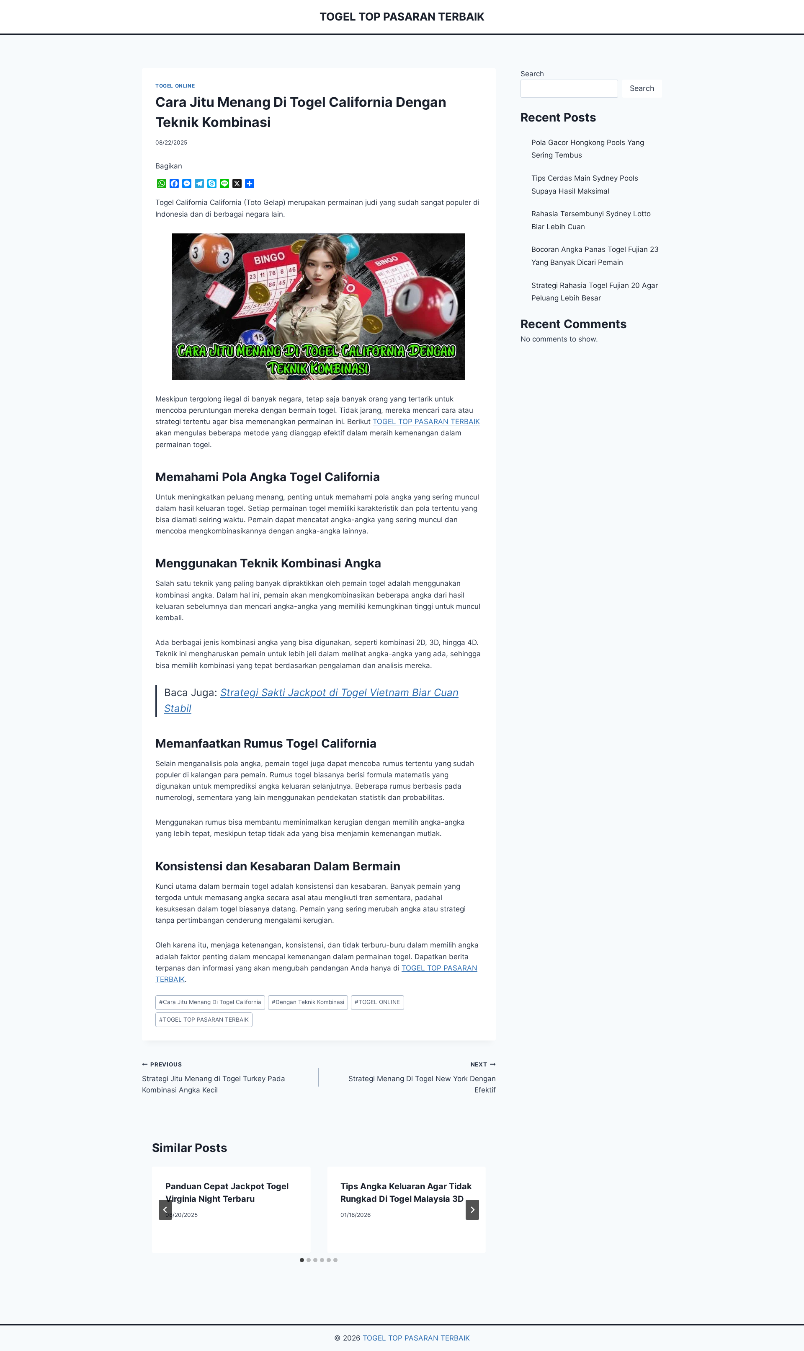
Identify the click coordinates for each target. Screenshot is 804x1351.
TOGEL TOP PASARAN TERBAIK (204, 1019)
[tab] (302, 1260)
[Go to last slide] (165, 1210)
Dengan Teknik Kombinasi (308, 1002)
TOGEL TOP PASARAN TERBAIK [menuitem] (426, 421)
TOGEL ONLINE (175, 86)
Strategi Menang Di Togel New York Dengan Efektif (421, 1078)
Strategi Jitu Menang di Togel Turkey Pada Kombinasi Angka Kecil (213, 1078)
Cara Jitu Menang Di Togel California (210, 1002)
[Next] (472, 1210)
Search (532, 74)
